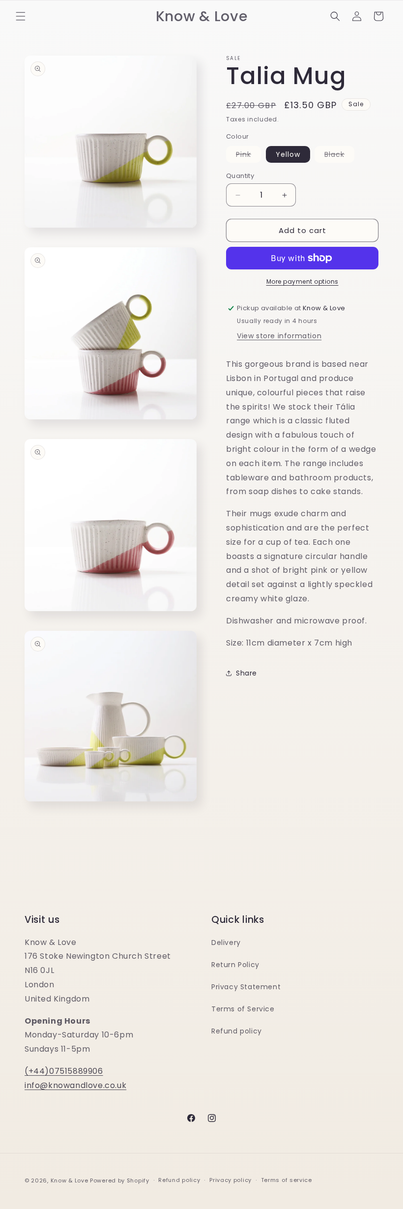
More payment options (302, 281)
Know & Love (69, 1180)
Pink (248, 156)
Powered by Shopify (119, 1180)
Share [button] (246, 673)
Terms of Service (243, 1009)
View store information (279, 336)
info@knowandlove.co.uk (75, 1085)
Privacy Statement (246, 987)
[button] (20, 16)
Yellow (288, 154)
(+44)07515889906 (64, 1071)
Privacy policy (230, 1180)
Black (339, 156)
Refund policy (236, 1031)
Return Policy (235, 965)
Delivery (226, 942)
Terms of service (286, 1180)
